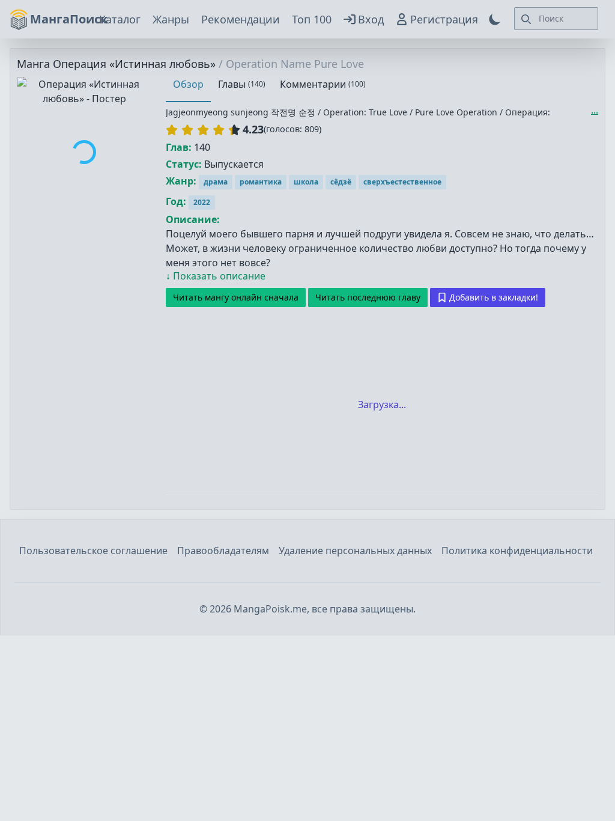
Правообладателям (223, 550)
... (594, 110)
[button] (203, 130)
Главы (241, 84)
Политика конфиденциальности (517, 550)
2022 (201, 202)
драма (216, 182)
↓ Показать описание (215, 275)
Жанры (171, 19)
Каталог (120, 19)
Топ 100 (312, 19)
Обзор (188, 84)
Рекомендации (240, 19)
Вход (371, 19)
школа (306, 182)
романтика (261, 182)
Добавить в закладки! (493, 297)
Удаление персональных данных (355, 550)
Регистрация (444, 19)
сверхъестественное (402, 182)
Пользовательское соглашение (93, 550)
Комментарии (323, 84)
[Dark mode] (495, 19)
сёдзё (340, 182)
